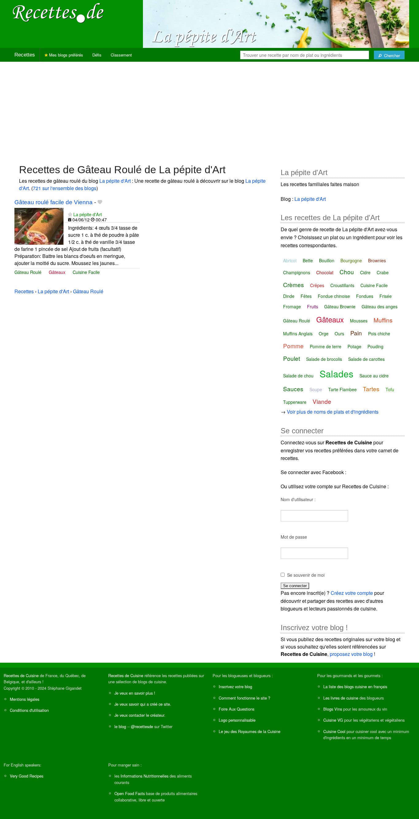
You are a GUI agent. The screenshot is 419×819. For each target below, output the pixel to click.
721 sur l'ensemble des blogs (64, 188)
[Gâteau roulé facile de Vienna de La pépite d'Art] (38, 225)
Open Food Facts (129, 793)
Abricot (290, 260)
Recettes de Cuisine (21, 675)
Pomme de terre (325, 346)
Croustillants (342, 285)
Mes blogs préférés (65, 55)
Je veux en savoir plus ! (134, 693)
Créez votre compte (352, 592)
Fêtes (306, 296)
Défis (97, 55)
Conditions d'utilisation (29, 710)
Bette (308, 260)
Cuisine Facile (86, 272)
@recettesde (142, 726)
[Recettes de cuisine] (58, 12)
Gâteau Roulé (27, 272)
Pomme (293, 345)
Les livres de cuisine (340, 698)
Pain (356, 333)
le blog (120, 726)
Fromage (292, 306)
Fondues (364, 296)
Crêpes (317, 285)
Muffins (383, 320)
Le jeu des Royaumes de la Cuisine (249, 731)
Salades (336, 373)
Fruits (312, 306)
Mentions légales (24, 699)
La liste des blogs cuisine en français (355, 686)
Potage (354, 346)
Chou (347, 271)
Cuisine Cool (334, 731)
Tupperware (294, 402)
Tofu (390, 389)
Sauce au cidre (374, 375)
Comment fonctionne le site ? (244, 698)
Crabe (383, 272)
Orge (324, 333)
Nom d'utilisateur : (298, 499)
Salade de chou (298, 375)
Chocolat (324, 272)
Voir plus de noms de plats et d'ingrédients (333, 411)
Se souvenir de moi (306, 575)
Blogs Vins (332, 709)
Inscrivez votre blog (235, 686)
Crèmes (293, 284)
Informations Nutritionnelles (144, 776)
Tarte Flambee (342, 389)
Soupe (315, 389)
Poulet (291, 358)
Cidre (365, 272)
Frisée (385, 296)
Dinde (288, 296)
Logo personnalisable (237, 720)
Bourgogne (351, 260)
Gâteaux (57, 272)
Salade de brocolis (324, 359)
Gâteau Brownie (340, 306)
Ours (339, 333)
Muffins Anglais (298, 333)
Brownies (377, 260)
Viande (322, 401)
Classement (121, 55)
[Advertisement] (209, 110)
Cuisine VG (333, 720)
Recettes (24, 55)
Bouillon (326, 260)
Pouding (375, 346)
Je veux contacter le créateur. (139, 715)
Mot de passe (294, 537)
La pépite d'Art (115, 180)
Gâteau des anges (380, 306)
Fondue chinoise (334, 296)
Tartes (371, 388)
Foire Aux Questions (236, 709)
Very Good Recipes (26, 776)
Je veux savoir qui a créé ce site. (142, 704)
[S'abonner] (70, 214)
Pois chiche (379, 333)
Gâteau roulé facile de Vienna (53, 202)
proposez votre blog (351, 653)
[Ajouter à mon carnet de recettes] (100, 202)
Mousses (358, 321)
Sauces (293, 388)
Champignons (296, 272)
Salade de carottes (366, 359)
